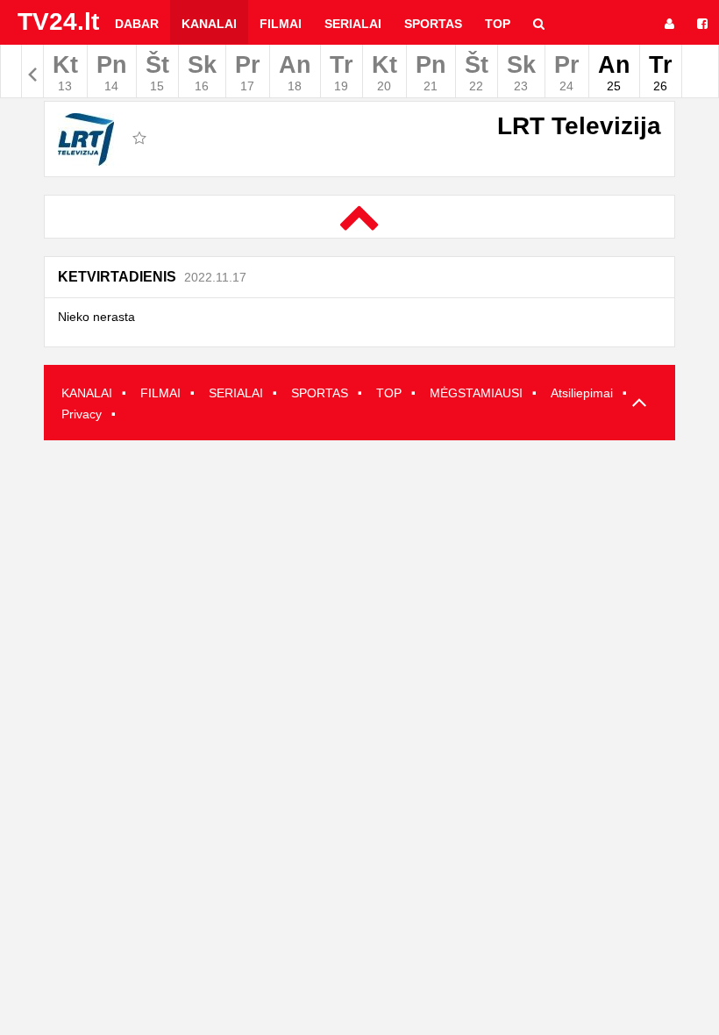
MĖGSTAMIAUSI (476, 393)
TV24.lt (58, 21)
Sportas (433, 24)
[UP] (636, 403)
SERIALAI (236, 393)
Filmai (281, 24)
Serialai (352, 24)
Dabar (137, 24)
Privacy (81, 414)
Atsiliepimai (582, 393)
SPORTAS (319, 393)
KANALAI (86, 393)
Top (497, 24)
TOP (389, 393)
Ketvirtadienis (152, 276)
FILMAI (160, 393)
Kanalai (209, 24)
